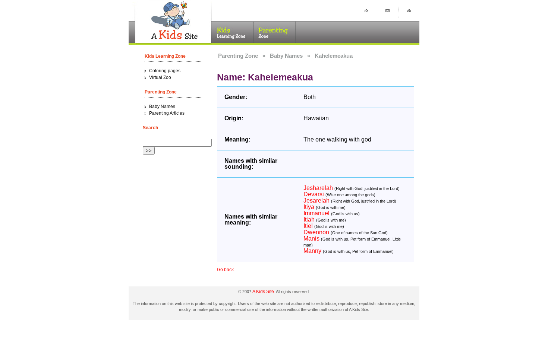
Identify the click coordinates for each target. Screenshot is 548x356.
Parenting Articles (167, 113)
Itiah (309, 219)
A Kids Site (263, 291)
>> (149, 150)
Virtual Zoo (160, 77)
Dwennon (316, 232)
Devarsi (313, 194)
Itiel (308, 226)
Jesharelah (318, 188)
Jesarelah (316, 200)
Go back (225, 269)
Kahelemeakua (334, 56)
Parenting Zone (238, 56)
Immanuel (316, 213)
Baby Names (162, 106)
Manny (312, 251)
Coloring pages (164, 70)
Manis (311, 238)
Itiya (308, 207)
